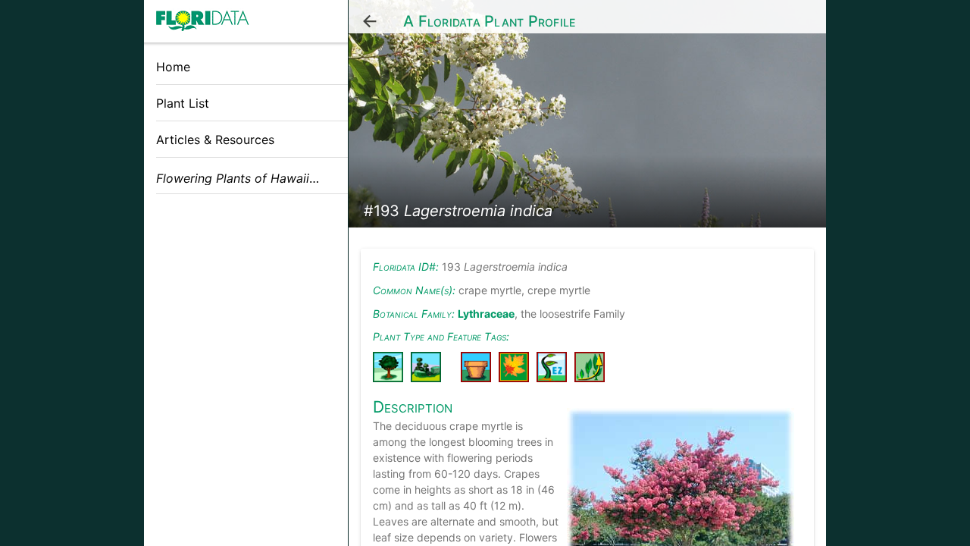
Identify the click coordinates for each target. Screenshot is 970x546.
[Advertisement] (246, 313)
